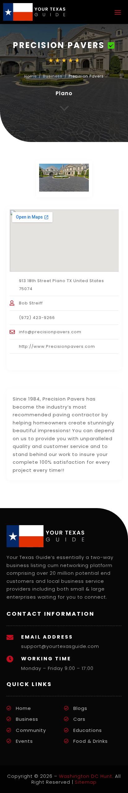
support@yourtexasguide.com (60, 646)
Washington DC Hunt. (86, 776)
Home (30, 76)
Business (52, 76)
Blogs (80, 708)
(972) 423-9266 (37, 318)
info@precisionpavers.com (50, 332)
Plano (64, 93)
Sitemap (86, 782)
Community (31, 730)
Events (24, 741)
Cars (79, 719)
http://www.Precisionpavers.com (57, 346)
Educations (87, 730)
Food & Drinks (90, 741)
